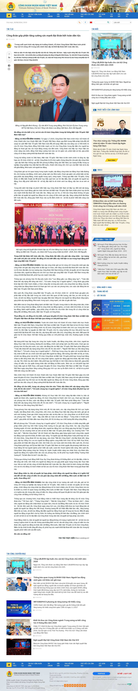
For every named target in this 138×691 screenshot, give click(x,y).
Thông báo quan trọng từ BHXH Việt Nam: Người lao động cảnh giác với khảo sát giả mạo (111, 83)
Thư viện (111, 15)
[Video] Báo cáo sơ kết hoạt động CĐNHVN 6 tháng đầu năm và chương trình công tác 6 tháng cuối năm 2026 (109, 203)
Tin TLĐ (22, 15)
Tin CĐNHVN (50, 15)
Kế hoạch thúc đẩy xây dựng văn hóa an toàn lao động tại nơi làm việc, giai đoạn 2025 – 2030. (112, 257)
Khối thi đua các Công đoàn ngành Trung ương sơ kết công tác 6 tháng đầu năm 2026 (111, 96)
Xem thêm (111, 160)
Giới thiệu (14, 15)
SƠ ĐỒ (119, 673)
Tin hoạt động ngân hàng (35, 15)
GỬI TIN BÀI (101, 295)
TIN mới (95, 29)
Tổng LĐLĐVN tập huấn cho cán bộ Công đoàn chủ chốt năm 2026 (109, 63)
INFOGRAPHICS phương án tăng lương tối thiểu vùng (111, 89)
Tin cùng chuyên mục (16, 554)
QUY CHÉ (128, 673)
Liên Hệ (127, 15)
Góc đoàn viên (102, 15)
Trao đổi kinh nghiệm (69, 15)
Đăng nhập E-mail (104, 287)
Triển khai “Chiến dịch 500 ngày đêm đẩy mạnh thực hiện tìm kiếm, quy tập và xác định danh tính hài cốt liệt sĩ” (112, 271)
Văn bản (58, 15)
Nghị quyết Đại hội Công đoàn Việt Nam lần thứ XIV (111, 103)
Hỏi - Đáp (119, 15)
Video (99, 170)
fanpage (101, 673)
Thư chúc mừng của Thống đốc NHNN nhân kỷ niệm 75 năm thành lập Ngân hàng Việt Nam (109, 143)
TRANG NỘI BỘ (102, 291)
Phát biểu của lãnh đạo (87, 15)
